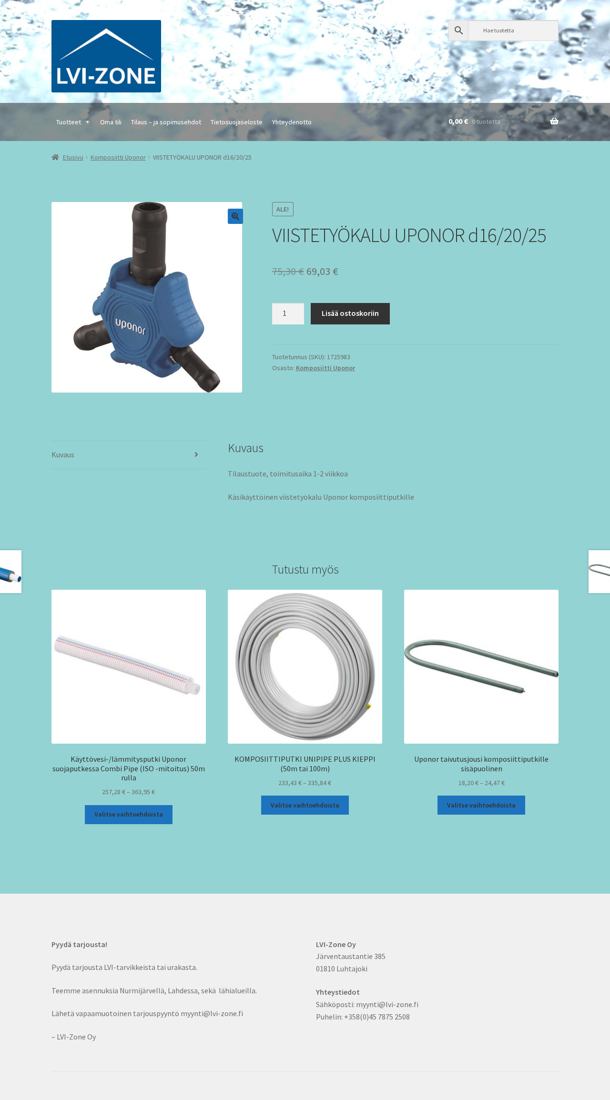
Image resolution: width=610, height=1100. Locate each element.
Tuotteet (68, 122)
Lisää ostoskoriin (350, 313)
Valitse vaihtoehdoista (128, 814)
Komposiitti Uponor (118, 157)
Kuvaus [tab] (62, 454)
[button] (235, 216)
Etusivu (73, 157)
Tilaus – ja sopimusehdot (166, 122)
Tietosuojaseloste (237, 122)
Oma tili (111, 122)
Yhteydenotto (292, 122)
